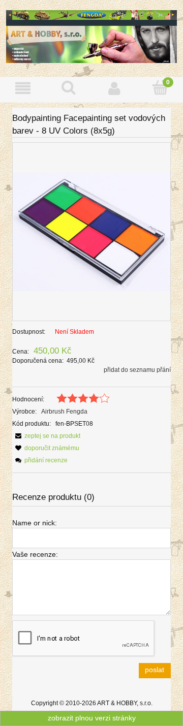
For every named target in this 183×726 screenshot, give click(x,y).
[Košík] (160, 87)
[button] (23, 88)
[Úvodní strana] (91, 35)
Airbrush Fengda (64, 411)
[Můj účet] (114, 88)
